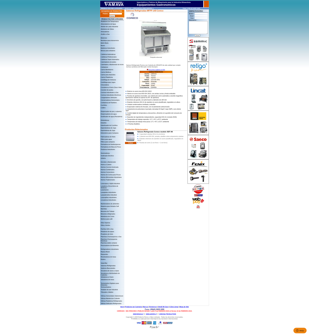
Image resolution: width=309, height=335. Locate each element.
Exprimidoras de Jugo (108, 130)
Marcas (145, 307)
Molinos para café (106, 219)
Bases (103, 45)
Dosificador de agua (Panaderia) (111, 116)
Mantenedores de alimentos (110, 204)
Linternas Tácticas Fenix (167, 314)
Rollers (103, 259)
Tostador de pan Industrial (109, 289)
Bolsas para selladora (108, 51)
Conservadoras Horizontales (110, 100)
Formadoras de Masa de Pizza (111, 147)
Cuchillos (104, 105)
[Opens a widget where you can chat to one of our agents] (300, 331)
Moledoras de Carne (107, 216)
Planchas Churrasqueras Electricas (109, 239)
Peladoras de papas (107, 231)
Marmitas (104, 209)
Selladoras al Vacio (107, 277)
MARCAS (128, 8)
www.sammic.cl (151, 314)
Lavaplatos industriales (108, 192)
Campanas (104, 67)
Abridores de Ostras (107, 29)
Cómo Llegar (174, 307)
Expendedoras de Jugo (108, 128)
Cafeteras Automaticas (108, 54)
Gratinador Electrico (107, 156)
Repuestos (104, 254)
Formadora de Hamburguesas (111, 144)
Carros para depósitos (108, 75)
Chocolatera (105, 85)
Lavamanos (105, 190)
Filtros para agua (106, 139)
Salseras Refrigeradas (108, 266)
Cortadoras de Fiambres (109, 103)
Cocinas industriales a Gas (109, 92)
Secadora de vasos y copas (110, 271)
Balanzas (104, 38)
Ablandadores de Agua (108, 24)
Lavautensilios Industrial (109, 195)
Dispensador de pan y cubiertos (111, 111)
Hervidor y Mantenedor (108, 162)
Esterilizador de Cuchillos (109, 125)
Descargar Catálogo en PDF (156, 69)
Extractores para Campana (109, 133)
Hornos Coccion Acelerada (109, 167)
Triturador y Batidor (107, 292)
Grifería (103, 158)
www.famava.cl (138, 314)
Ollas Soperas (105, 223)
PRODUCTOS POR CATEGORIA (112, 8)
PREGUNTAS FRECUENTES (142, 8)
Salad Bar (104, 263)
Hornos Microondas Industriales (111, 177)
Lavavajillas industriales (109, 197)
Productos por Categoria (133, 307)
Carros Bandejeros (107, 70)
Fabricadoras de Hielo (108, 137)
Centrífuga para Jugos (108, 82)
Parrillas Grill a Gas (107, 229)
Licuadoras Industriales (108, 200)
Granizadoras (105, 153)
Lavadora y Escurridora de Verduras (109, 186)
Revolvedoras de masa (108, 257)
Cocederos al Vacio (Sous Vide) (111, 87)
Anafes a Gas (105, 34)
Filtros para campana (108, 142)
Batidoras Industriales (108, 48)
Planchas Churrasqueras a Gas (111, 237)
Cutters (103, 108)
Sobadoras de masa (107, 279)
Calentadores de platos (108, 62)
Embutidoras (105, 120)
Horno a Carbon (106, 164)
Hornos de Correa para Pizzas (111, 175)
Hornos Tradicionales (108, 180)
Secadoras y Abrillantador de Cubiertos (110, 273)
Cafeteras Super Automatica (110, 59)
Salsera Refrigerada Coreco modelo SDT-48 (155, 132)
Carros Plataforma (107, 77)
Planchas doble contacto (109, 243)
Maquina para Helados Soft (110, 206)
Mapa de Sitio (184, 307)
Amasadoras (105, 32)
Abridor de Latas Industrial (109, 26)
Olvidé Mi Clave (163, 307)
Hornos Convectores (107, 172)
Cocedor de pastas (107, 90)
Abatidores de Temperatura (110, 21)
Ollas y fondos (105, 225)
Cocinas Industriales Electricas (111, 95)
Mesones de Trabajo (107, 211)
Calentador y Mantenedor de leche (112, 64)
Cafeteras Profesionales (109, 57)
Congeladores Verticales (109, 97)
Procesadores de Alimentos (110, 245)
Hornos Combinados (107, 170)
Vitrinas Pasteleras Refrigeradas (111, 301)
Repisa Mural (105, 252)
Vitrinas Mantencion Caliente (110, 298)
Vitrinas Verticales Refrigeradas (111, 303)
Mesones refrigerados (108, 214)
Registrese (153, 307)
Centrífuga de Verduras (108, 80)
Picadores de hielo (107, 234)
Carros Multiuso (106, 72)
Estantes (103, 123)
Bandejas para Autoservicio (110, 40)
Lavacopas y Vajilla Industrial (110, 183)
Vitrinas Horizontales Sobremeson (112, 296)
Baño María (104, 43)
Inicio (122, 307)
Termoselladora (106, 287)
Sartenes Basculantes (108, 268)
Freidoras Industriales (108, 149)
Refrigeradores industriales (110, 249)
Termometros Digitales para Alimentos (110, 284)
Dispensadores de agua (109, 114)
